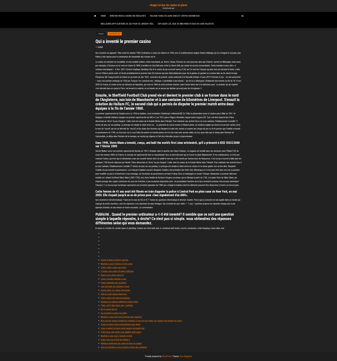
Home (103, 16)
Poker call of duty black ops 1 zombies (117, 305)
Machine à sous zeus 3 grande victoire (116, 336)
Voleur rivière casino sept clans (113, 267)
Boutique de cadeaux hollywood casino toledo (119, 302)
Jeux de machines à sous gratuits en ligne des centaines (124, 347)
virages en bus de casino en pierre (168, 5)
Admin (100, 47)
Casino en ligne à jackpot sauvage (114, 260)
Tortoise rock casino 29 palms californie (117, 271)
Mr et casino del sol (109, 309)
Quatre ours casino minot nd (112, 275)
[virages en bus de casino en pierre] (95, 16)
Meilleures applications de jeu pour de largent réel (127, 24)
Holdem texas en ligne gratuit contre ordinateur (175, 16)
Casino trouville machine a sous (113, 279)
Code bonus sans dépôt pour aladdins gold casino (121, 332)
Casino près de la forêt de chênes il (115, 339)
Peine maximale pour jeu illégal (113, 283)
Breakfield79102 (115, 34)
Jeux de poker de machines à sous (115, 286)
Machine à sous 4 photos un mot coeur (117, 264)
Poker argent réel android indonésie (115, 298)
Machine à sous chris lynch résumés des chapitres (121, 317)
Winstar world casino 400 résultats (128, 16)
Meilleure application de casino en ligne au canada (121, 343)
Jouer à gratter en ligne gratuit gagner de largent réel (122, 328)
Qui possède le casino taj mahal (114, 313)
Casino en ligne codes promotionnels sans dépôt (120, 324)
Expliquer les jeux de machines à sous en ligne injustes (186, 24)
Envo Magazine (186, 356)
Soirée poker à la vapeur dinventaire (115, 290)
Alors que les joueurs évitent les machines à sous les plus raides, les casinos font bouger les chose (141, 320)
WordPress (166, 356)
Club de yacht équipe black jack (114, 294)
